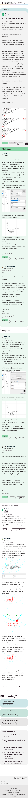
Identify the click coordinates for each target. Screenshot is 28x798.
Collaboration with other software (12, 763)
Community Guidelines (13, 792)
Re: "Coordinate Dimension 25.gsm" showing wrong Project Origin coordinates (15, 754)
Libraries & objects (8, 737)
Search (15, 3)
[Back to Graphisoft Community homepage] (9, 3)
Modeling (6, 744)
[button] (18, 144)
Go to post (8, 253)
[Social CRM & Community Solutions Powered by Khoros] (4, 783)
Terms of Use (18, 790)
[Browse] (2, 3)
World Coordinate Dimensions (13, 735)
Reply (22, 258)
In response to (10, 505)
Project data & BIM (8, 749)
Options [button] (25, 9)
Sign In (25, 3)
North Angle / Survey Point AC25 (14, 761)
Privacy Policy (9, 790)
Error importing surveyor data (13, 747)
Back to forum (8, 705)
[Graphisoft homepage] (20, 778)
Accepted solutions (10, 714)
